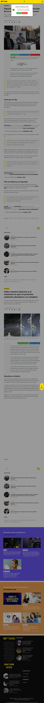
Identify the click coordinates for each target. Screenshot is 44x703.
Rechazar (25, 13)
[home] (4, 1)
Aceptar (18, 13)
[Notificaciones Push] (24, 1)
